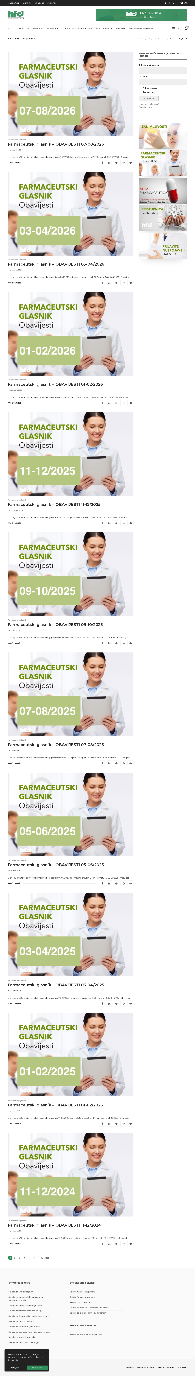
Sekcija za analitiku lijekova (21, 1292)
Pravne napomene (146, 1367)
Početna (9, 29)
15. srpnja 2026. (16, 150)
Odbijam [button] (15, 1368)
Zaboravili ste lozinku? (149, 104)
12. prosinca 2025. (17, 510)
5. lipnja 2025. (15, 871)
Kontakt (39, 3)
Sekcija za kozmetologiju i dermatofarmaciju (29, 1332)
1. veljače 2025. (16, 1111)
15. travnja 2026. (16, 270)
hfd (9, 150)
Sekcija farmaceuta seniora (82, 1297)
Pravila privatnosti (166, 1367)
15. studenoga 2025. (17, 630)
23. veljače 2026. (16, 390)
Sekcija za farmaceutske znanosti (86, 1334)
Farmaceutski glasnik (17, 140)
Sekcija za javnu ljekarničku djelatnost (88, 1313)
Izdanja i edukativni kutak (157, 39)
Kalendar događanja (141, 28)
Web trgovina (104, 28)
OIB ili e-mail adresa (149, 65)
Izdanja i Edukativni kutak (77, 28)
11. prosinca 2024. (17, 1231)
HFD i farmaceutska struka (42, 28)
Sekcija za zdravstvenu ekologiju (23, 1342)
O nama (19, 28)
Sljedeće (45, 1258)
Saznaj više (13, 1360)
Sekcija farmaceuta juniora (82, 1292)
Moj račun (13, 3)
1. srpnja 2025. (15, 750)
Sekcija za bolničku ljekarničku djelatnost (89, 1308)
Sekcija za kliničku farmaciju (21, 1321)
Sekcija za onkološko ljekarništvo (24, 1326)
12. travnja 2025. (16, 991)
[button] (19, 1360)
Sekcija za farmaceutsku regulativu (25, 1305)
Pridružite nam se (147, 107)
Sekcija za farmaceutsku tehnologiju (25, 1311)
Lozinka (143, 76)
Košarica (26, 3)
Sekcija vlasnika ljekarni (81, 1302)
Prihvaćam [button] (37, 1368)
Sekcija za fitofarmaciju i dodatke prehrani (28, 1316)
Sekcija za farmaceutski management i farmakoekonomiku (26, 1298)
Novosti (120, 28)
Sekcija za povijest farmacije (21, 1337)
